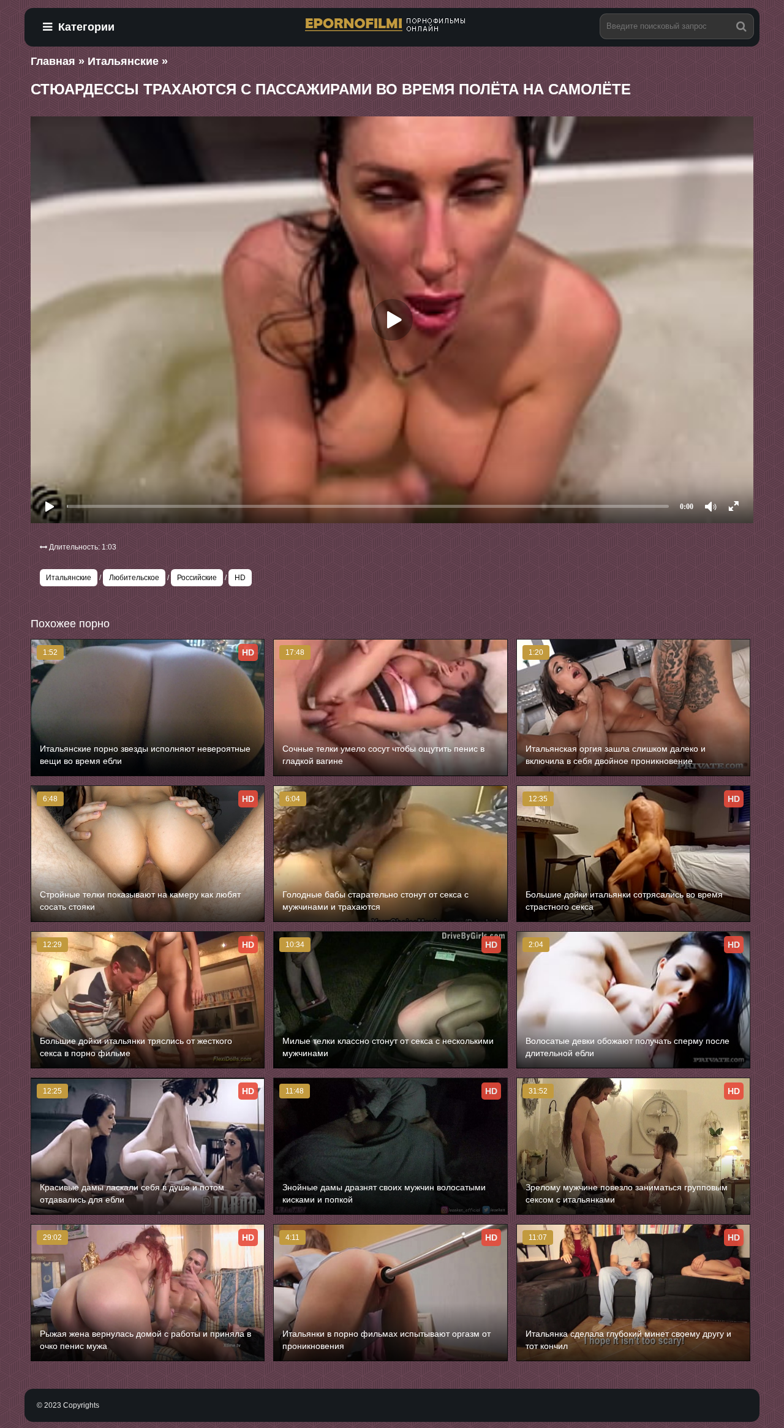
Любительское (134, 577)
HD (240, 577)
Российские (197, 577)
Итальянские (68, 577)
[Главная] (392, 25)
